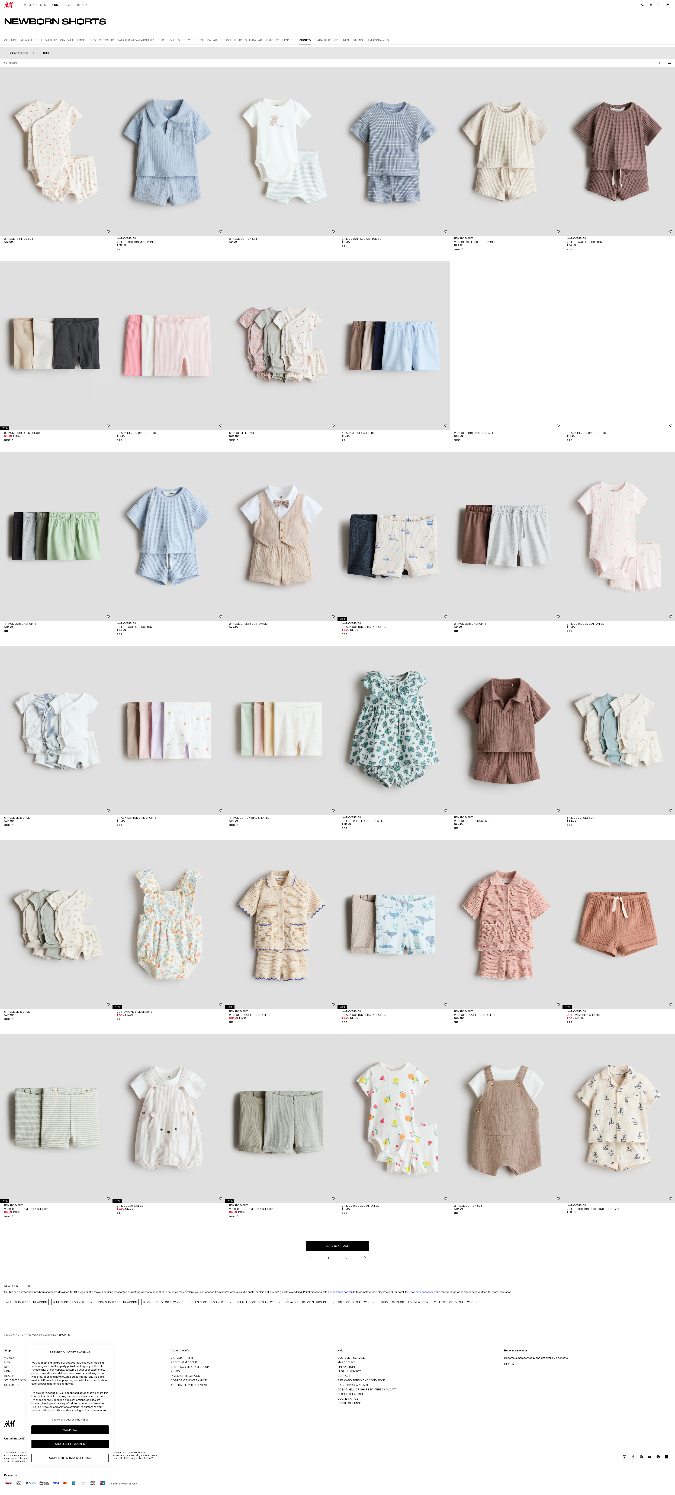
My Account (346, 1362)
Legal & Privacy (349, 1371)
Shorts (64, 1334)
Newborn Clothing (42, 1334)
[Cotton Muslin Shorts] (618, 924)
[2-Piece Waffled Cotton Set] (506, 151)
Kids (55, 4)
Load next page (337, 1245)
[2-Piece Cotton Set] (281, 151)
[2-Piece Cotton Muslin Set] (168, 151)
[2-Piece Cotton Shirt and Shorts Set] (618, 1118)
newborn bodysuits (344, 1291)
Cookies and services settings (70, 1457)
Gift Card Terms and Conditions (361, 1380)
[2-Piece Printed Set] (56, 151)
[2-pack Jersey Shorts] (506, 536)
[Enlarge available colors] (119, 249)
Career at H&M (182, 1357)
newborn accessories (422, 1291)
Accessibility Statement (189, 1384)
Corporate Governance (189, 1380)
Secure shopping (350, 1394)
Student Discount (17, 1380)
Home (67, 4)
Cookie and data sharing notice (70, 1419)
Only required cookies (70, 1443)
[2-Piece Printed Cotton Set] (394, 730)
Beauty (82, 4)
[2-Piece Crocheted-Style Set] (281, 924)
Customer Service (351, 1357)
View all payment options (123, 1483)
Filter (662, 63)
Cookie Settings (350, 1403)
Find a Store (347, 1366)
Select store (40, 52)
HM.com (9, 1334)
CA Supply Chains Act (353, 1384)
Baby (21, 1334)
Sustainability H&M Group (190, 1366)
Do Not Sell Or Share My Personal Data (367, 1389)
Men (43, 4)
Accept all (70, 1429)
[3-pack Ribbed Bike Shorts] (56, 345)
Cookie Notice (348, 1398)
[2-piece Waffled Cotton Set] (394, 151)
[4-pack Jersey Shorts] (394, 345)
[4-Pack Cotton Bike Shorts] (168, 730)
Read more (512, 1363)
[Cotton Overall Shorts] (168, 924)
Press (175, 1371)
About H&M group (184, 1362)
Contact (344, 1375)
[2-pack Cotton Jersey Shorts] (394, 536)
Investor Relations (185, 1375)
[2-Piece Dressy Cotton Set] (281, 536)
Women (29, 4)
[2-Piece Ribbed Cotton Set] (506, 345)
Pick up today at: (18, 52)
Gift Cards (12, 1384)
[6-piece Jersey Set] (281, 345)
